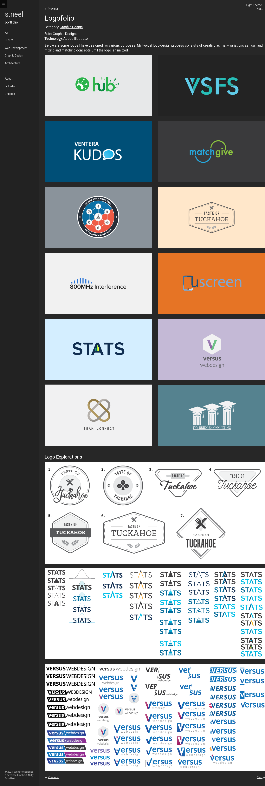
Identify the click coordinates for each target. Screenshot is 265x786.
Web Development (16, 48)
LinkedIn (10, 86)
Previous (53, 8)
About (8, 78)
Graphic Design (14, 55)
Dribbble (10, 93)
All (6, 32)
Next (259, 8)
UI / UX (9, 40)
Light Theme (254, 5)
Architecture (12, 63)
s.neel (14, 14)
